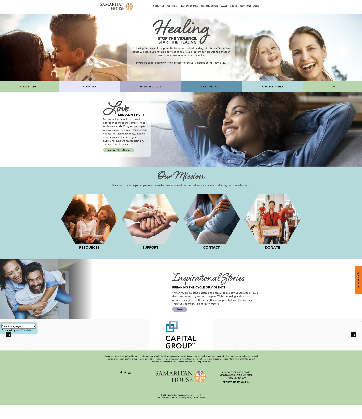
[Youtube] (129, 373)
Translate (26, 330)
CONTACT (211, 247)
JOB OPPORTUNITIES (272, 86)
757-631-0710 (240, 378)
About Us (158, 6)
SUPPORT (150, 247)
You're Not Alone (119, 150)
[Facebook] (121, 373)
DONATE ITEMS (28, 86)
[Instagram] (125, 373)
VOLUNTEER (89, 86)
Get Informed (189, 6)
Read (180, 309)
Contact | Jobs (249, 6)
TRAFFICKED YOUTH (211, 86)
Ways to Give (229, 6)
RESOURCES (89, 247)
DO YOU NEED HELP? (150, 86)
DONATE (272, 247)
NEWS (333, 86)
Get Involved (209, 6)
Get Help (172, 6)
